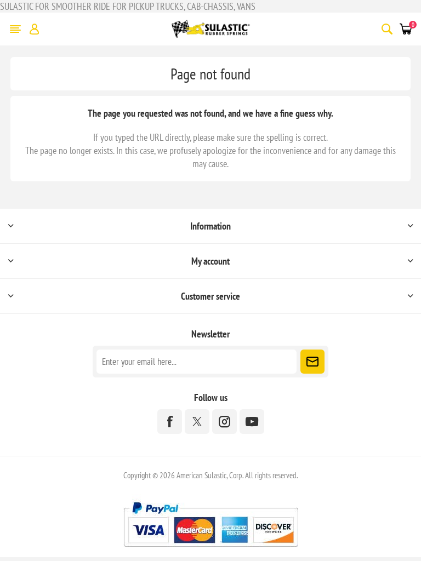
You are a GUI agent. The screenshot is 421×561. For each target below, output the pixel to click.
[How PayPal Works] (210, 551)
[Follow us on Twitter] (197, 421)
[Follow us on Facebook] (169, 421)
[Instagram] (224, 421)
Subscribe (312, 362)
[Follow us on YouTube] (252, 421)
